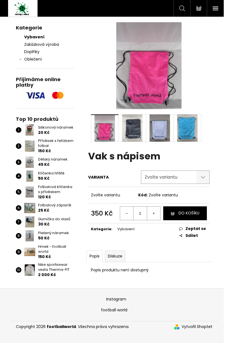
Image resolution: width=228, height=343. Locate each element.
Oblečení (33, 59)
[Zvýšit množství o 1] (153, 213)
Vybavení (34, 37)
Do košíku (189, 213)
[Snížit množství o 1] (126, 213)
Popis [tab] (95, 256)
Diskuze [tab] (115, 256)
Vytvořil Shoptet (197, 326)
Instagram (116, 299)
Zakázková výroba (41, 44)
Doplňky (31, 51)
